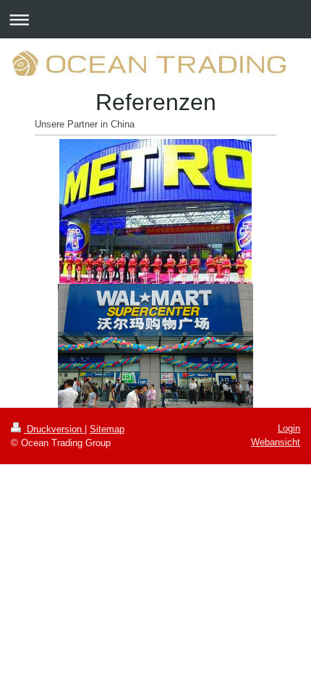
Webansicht (275, 442)
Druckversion (54, 429)
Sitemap (107, 429)
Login (289, 428)
